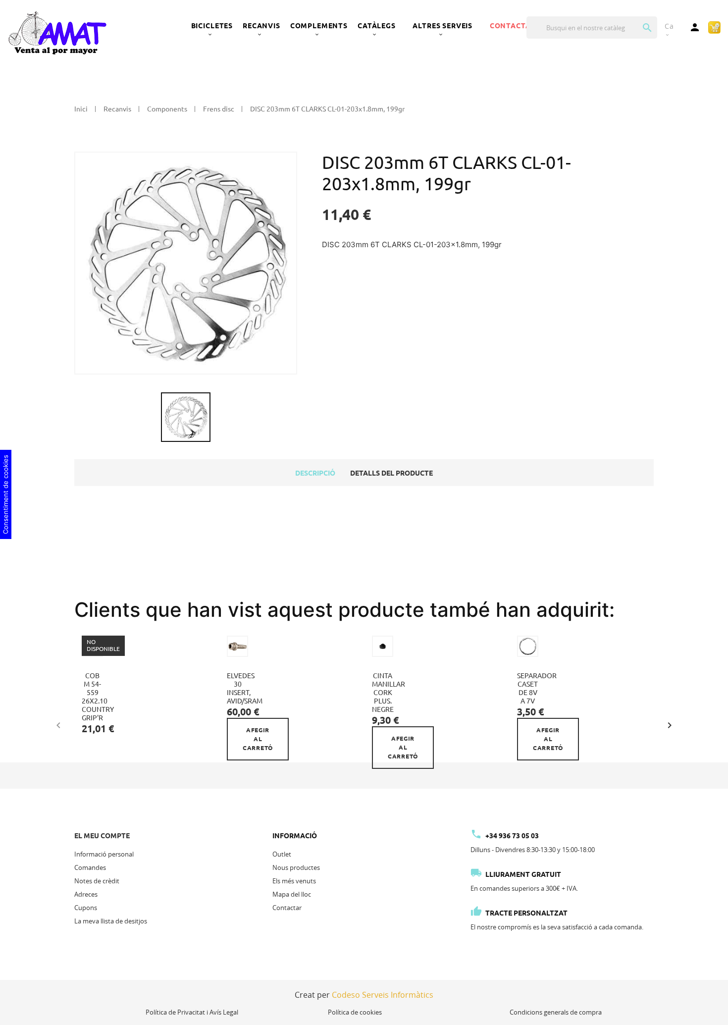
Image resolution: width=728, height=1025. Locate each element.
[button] (670, 723)
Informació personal (104, 854)
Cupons (85, 907)
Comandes (90, 867)
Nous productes (296, 867)
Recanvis (261, 26)
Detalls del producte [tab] (391, 473)
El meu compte (102, 836)
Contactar (287, 907)
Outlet (281, 854)
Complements (319, 26)
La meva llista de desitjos (110, 921)
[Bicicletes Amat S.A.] (56, 32)
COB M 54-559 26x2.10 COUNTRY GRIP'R (98, 697)
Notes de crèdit (96, 880)
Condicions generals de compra (556, 1012)
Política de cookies (355, 1012)
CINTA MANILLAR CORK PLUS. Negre (388, 692)
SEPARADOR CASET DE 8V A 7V (537, 688)
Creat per (364, 994)
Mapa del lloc (291, 894)
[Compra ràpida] (714, 27)
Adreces (86, 894)
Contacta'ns (516, 26)
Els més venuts (294, 880)
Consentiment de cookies (5, 494)
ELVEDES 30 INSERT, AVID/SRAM (244, 688)
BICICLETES (212, 26)
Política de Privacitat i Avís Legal (192, 1012)
